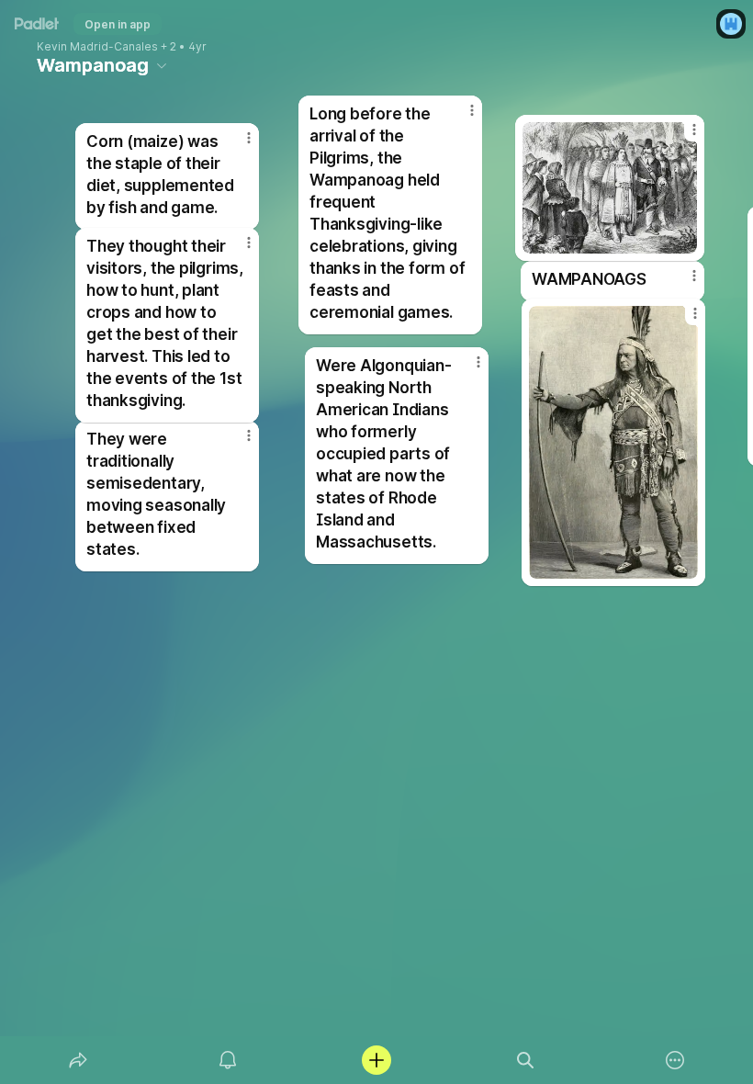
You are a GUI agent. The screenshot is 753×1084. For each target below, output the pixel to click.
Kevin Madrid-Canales (97, 46)
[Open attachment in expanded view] (613, 442)
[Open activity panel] (227, 1060)
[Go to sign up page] (731, 24)
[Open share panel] (78, 1060)
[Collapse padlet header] (161, 65)
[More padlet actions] (675, 1060)
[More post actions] (237, 250)
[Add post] (376, 1060)
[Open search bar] (525, 1060)
